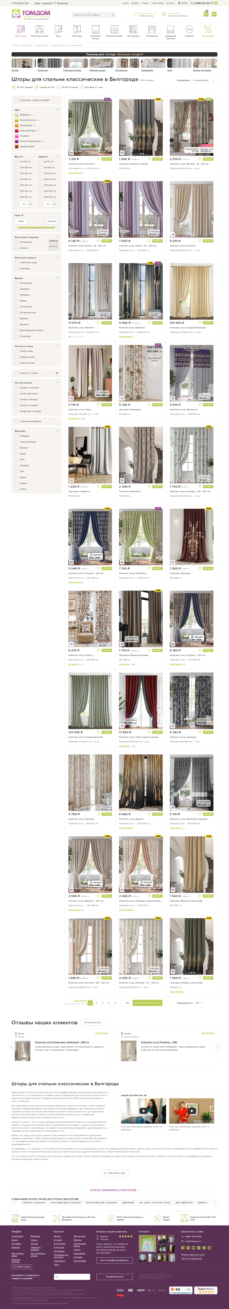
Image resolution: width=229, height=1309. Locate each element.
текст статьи (42, 1300)
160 (127, 1002)
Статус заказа (157, 3)
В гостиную (59, 1243)
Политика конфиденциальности (43, 1303)
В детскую (59, 1247)
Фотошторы (80, 1236)
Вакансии (35, 1236)
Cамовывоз (47, 3)
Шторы (57, 1236)
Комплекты (59, 1261)
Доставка (16, 1243)
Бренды (77, 1240)
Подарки (78, 1257)
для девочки (184, 1202)
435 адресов (62, 3)
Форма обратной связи (193, 1254)
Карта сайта (62, 1303)
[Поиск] (113, 14)
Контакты (170, 3)
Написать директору (191, 1258)
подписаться (114, 1276)
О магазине (17, 1236)
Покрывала (79, 1253)
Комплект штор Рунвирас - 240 (159, 1042)
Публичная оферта (20, 1303)
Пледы (77, 1249)
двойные (128, 1202)
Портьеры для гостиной (61, 1256)
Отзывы (145, 3)
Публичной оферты (146, 1276)
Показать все (92, 1022)
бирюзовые (206, 1202)
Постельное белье (80, 1244)
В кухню (58, 1240)
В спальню (59, 1251)
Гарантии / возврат (36, 1248)
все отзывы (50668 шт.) (114, 1260)
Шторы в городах (16, 1260)
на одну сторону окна (155, 1202)
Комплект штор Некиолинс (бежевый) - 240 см (62, 1042)
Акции (15, 1240)
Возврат (135, 3)
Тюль (56, 1264)
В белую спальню (33, 1202)
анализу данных (24, 1298)
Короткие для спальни (101, 1202)
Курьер (37, 3)
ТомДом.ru (29, 1287)
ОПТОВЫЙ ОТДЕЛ (21, 1267)
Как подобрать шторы (38, 1254)
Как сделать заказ (18, 1254)
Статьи (34, 1240)
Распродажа (80, 1261)
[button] (76, 127)
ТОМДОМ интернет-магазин (31, 13)
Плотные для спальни (66, 1202)
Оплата (125, 3)
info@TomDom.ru (193, 1241)
